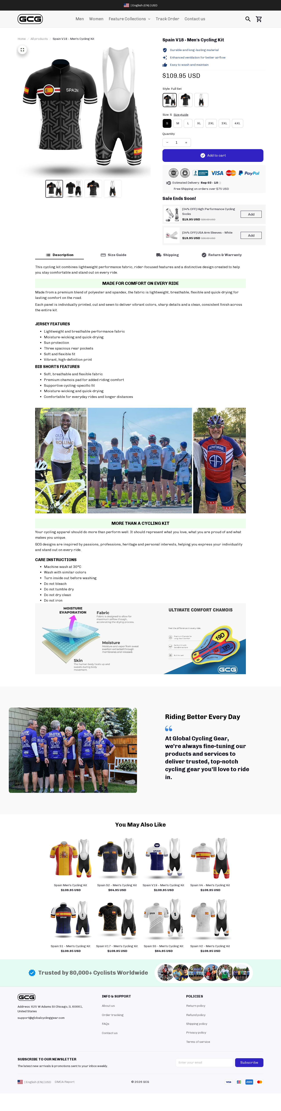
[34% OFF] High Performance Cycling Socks (208, 211)
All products (39, 39)
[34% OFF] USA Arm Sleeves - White (207, 232)
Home (22, 39)
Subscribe (249, 1062)
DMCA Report (64, 1082)
